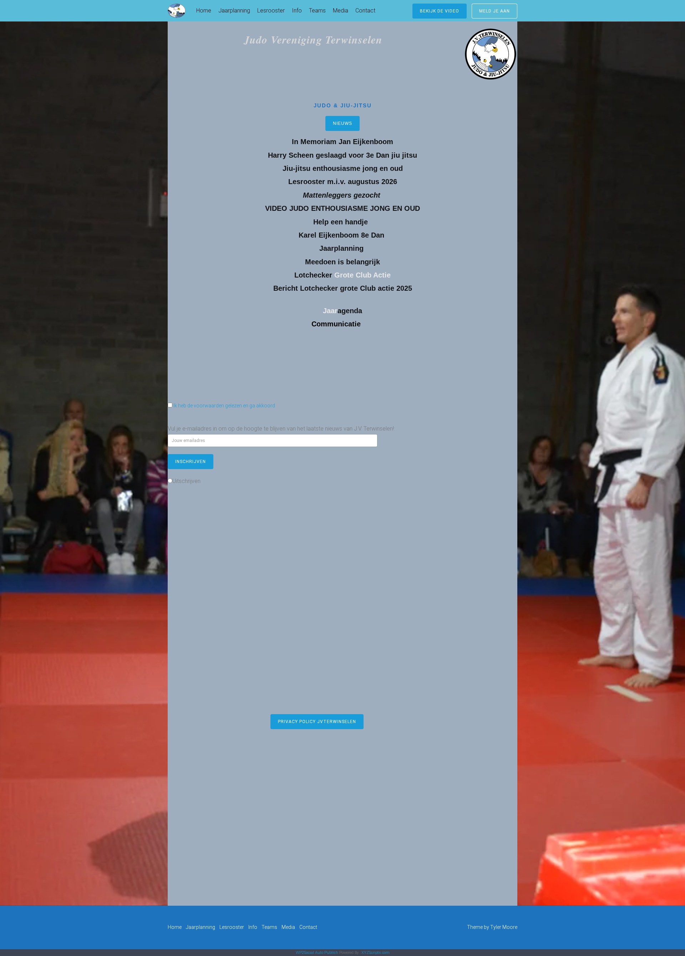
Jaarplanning (234, 10)
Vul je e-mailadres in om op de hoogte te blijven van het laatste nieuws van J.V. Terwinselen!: (281, 428)
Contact (365, 10)
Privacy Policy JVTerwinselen (317, 721)
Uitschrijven (186, 481)
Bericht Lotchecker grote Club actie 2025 (342, 288)
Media (340, 10)
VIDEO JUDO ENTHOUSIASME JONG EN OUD (342, 208)
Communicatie (336, 324)
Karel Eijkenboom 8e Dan (342, 235)
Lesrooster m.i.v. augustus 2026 (342, 181)
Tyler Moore (503, 927)
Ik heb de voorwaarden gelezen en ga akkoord (224, 405)
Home (203, 10)
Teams (317, 10)
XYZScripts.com (375, 952)
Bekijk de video (439, 11)
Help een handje (341, 222)
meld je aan (494, 11)
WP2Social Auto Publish (317, 952)
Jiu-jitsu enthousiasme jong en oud (343, 168)
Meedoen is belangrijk (342, 262)
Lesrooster (271, 10)
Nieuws (342, 123)
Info (297, 10)
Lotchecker (313, 275)
